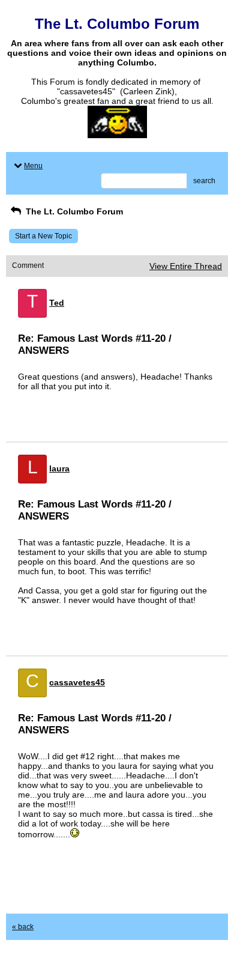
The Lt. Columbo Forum (73, 211)
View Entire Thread (185, 266)
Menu (33, 166)
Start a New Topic (43, 236)
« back (23, 927)
